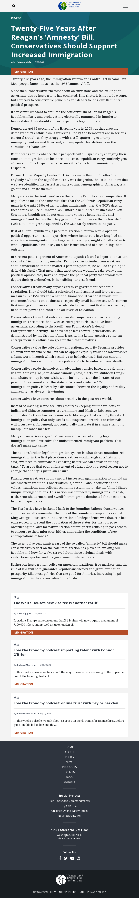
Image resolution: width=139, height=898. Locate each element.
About (69, 752)
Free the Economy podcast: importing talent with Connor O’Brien (64, 652)
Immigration (23, 632)
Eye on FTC (70, 806)
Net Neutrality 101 (69, 815)
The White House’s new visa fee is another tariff (56, 603)
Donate (69, 782)
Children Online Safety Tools (69, 811)
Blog (69, 777)
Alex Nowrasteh (21, 62)
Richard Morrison (26, 665)
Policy (69, 757)
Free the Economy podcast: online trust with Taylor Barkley (66, 703)
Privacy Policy (96, 892)
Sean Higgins (24, 613)
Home (69, 747)
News (69, 762)
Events (69, 772)
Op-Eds (16, 18)
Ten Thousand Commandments (69, 801)
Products (69, 767)
